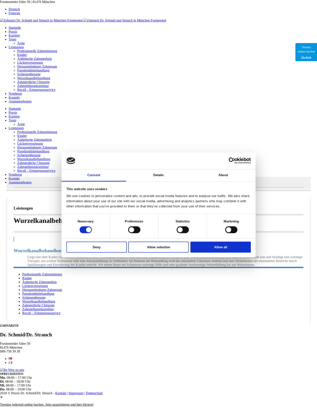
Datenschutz (94, 393)
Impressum (76, 393)
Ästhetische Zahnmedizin (39, 282)
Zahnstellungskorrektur (38, 309)
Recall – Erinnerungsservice (41, 313)
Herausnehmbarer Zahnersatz (42, 290)
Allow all (220, 247)
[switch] (134, 229)
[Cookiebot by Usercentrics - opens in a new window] (232, 160)
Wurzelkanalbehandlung (38, 301)
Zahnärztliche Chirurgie (38, 305)
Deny (96, 247)
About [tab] (223, 175)
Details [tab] (158, 175)
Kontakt (60, 393)
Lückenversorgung (35, 286)
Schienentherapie (34, 297)
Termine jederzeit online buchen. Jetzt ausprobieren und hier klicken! (47, 404)
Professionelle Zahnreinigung (42, 274)
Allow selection (158, 247)
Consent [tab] (93, 175)
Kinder (27, 278)
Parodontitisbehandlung (38, 293)
